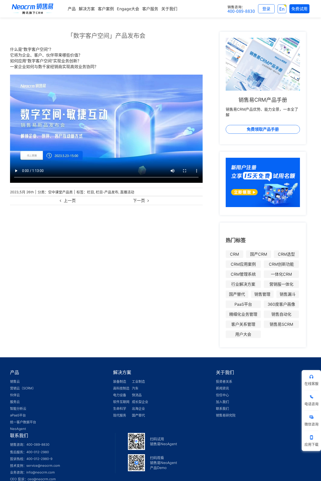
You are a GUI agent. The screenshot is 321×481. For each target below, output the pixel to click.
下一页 (139, 200)
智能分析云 (18, 408)
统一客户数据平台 (23, 422)
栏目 (90, 192)
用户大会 (243, 334)
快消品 (137, 395)
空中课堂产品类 (60, 192)
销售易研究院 (225, 415)
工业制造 (138, 381)
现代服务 (119, 415)
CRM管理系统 (243, 274)
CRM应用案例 (243, 264)
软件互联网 (121, 402)
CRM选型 (286, 254)
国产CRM (258, 254)
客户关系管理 (243, 324)
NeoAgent (18, 429)
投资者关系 (224, 381)
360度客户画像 (281, 304)
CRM (234, 254)
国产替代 (237, 294)
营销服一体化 (281, 284)
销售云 (15, 381)
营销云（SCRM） (23, 388)
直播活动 (127, 192)
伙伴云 (15, 395)
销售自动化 (281, 314)
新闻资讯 (222, 388)
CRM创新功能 (281, 264)
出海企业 (138, 408)
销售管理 (262, 294)
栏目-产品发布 (107, 192)
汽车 (135, 388)
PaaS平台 (243, 304)
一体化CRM (281, 274)
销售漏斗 (288, 294)
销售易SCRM (281, 324)
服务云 (15, 402)
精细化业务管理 (243, 314)
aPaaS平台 (18, 415)
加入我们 (222, 402)
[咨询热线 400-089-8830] (241, 9)
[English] (282, 9)
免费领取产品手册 (263, 129)
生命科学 (119, 408)
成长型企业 (140, 402)
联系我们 (222, 408)
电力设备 (119, 395)
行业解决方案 (243, 284)
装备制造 (119, 381)
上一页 (70, 200)
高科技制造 (121, 388)
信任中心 (222, 395)
